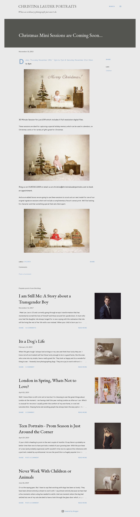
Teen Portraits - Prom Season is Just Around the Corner (49, 429)
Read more (82, 328)
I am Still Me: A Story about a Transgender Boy (45, 299)
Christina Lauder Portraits (47, 6)
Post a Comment (25, 274)
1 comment (29, 367)
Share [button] (108, 59)
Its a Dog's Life (32, 341)
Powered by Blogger (71, 511)
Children (109, 70)
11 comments (30, 328)
